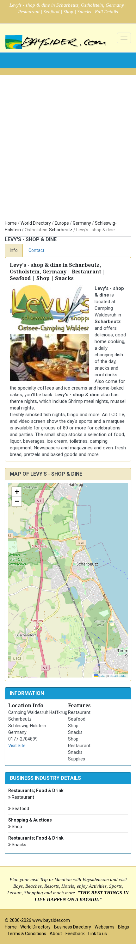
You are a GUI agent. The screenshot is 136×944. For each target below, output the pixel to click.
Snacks (18, 844)
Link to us (97, 933)
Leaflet (101, 676)
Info (14, 250)
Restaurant (22, 797)
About (56, 933)
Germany (82, 223)
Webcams (104, 926)
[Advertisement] (68, 149)
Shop (16, 826)
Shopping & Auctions (30, 819)
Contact (36, 250)
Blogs (123, 926)
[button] (17, 492)
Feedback (75, 933)
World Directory (36, 223)
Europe (62, 223)
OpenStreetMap (118, 676)
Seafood (20, 808)
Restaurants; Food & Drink (36, 790)
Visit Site (17, 745)
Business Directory (72, 926)
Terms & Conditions (26, 933)
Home (11, 223)
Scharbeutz (60, 229)
